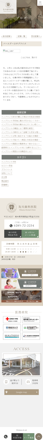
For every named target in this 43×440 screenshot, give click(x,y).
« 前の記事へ (6, 36)
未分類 (4, 177)
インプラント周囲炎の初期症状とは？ (17, 151)
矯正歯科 (5, 180)
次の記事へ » (36, 36)
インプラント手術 (8, 161)
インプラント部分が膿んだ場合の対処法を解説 (20, 116)
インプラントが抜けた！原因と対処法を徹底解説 (21, 139)
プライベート (6, 169)
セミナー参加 (6, 165)
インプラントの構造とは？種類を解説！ (17, 128)
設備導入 (5, 184)
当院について (6, 173)
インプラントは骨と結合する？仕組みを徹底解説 (21, 135)
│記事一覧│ (21, 36)
